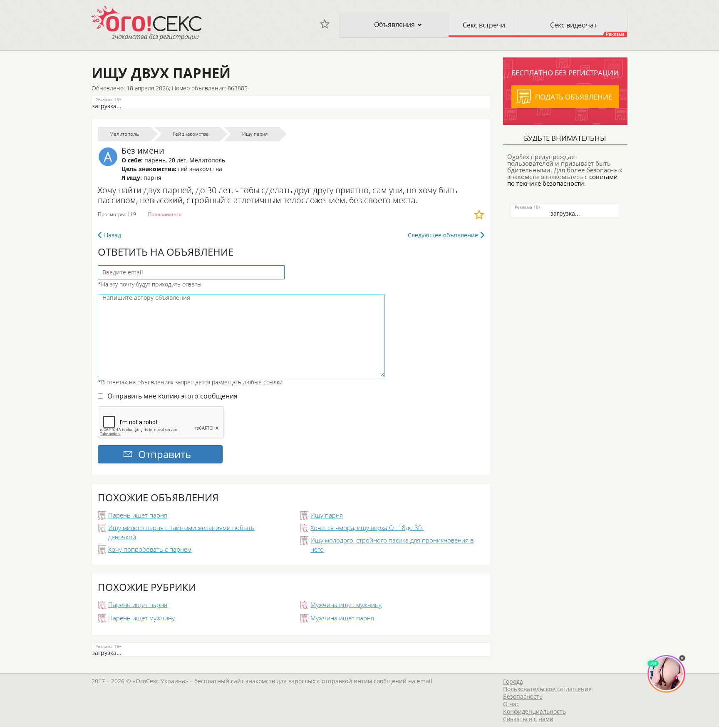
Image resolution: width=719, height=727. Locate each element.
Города (513, 681)
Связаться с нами (528, 719)
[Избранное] (325, 24)
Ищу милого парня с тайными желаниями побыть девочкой (181, 532)
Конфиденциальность (534, 711)
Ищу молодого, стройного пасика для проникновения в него (392, 544)
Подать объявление (573, 97)
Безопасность (523, 696)
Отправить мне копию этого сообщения (172, 396)
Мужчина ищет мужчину (346, 604)
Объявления (394, 24)
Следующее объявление (443, 235)
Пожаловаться (164, 214)
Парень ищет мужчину (141, 618)
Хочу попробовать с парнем (149, 549)
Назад (112, 235)
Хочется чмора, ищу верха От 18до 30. (367, 527)
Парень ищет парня (137, 515)
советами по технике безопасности (562, 179)
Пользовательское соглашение (547, 689)
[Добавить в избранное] (479, 214)
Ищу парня (326, 515)
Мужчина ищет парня (342, 618)
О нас (511, 704)
